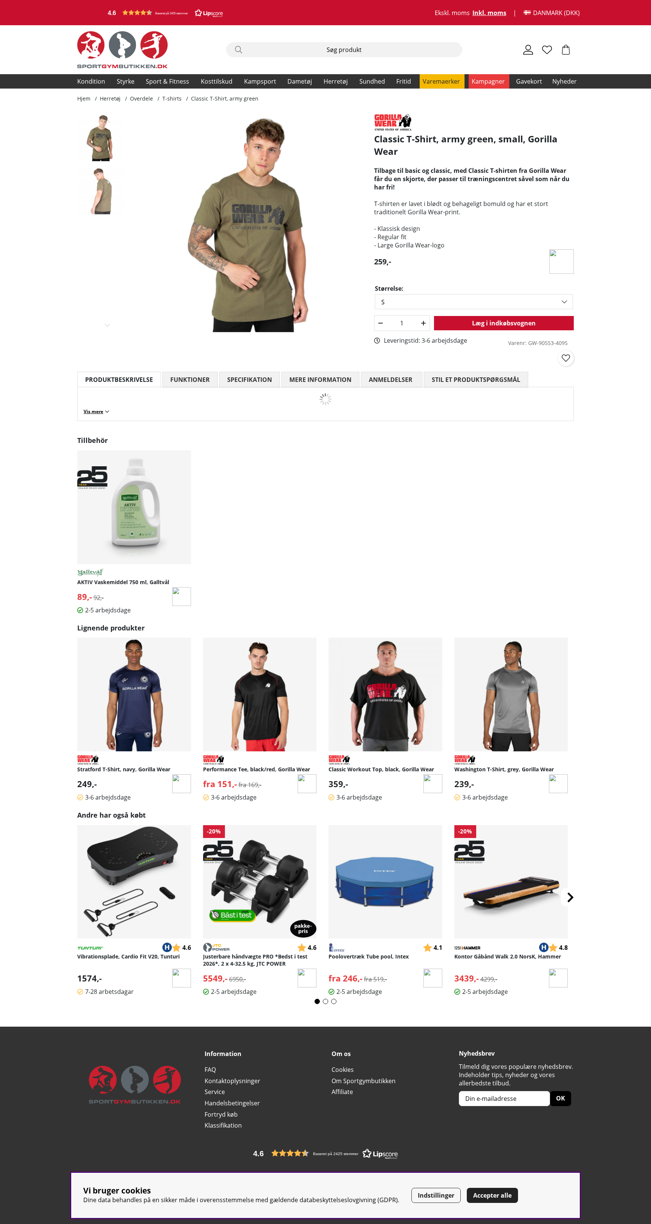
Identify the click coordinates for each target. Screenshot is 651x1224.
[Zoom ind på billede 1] (253, 223)
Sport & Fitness (167, 81)
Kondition (91, 81)
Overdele (141, 98)
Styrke (125, 81)
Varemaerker (441, 81)
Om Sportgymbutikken (364, 1081)
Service (215, 1092)
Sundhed (372, 81)
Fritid (403, 81)
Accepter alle (492, 1195)
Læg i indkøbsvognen (504, 323)
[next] (570, 897)
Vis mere (93, 411)
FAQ (210, 1069)
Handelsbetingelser (232, 1103)
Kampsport (260, 81)
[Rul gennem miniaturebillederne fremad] (107, 325)
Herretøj (336, 81)
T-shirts (172, 98)
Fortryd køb (221, 1114)
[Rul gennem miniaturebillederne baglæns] (107, 121)
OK (560, 1098)
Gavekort (529, 81)
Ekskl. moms (452, 13)
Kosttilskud (216, 81)
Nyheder (564, 81)
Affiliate (342, 1092)
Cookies (343, 1069)
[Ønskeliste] (547, 50)
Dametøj (299, 81)
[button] (165, 12)
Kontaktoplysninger (232, 1081)
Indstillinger (436, 1195)
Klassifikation (223, 1125)
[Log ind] (528, 50)
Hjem (83, 98)
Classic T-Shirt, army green (224, 98)
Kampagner (488, 81)
